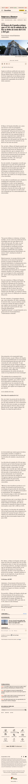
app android (22, 741)
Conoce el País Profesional (14, 746)
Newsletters (22, 772)
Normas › (25, 613)
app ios (14, 741)
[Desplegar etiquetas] (26, 630)
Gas (12, 630)
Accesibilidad (13, 772)
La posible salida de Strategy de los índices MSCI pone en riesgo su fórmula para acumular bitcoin (13, 687)
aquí (20, 639)
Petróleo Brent (21, 7)
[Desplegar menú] (2, 10)
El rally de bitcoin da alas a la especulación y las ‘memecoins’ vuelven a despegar (13, 700)
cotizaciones (5, 741)
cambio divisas (14, 736)
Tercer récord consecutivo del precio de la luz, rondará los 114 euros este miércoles (17, 622)
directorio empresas (22, 736)
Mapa (17, 772)
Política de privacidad (7, 772)
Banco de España (4, 630)
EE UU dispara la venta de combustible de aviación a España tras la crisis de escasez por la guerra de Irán (13, 692)
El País (25, 13)
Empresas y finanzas (9, 17)
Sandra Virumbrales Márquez (14, 624)
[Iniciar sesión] (26, 10)
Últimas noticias (5, 684)
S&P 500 (11, 7)
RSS (19, 772)
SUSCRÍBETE (22, 10)
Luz (10, 630)
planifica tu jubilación (6, 736)
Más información (4, 636)
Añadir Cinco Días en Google (8, 67)
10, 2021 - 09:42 (14, 60)
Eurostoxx (7, 712)
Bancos (15, 630)
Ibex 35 (3, 7)
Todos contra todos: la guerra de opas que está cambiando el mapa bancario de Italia (13, 696)
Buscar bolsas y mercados (7, 706)
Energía (3, 23)
